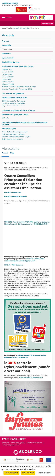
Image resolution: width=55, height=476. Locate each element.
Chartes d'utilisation (34, 443)
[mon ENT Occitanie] (41, 17)
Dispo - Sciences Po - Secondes (13, 106)
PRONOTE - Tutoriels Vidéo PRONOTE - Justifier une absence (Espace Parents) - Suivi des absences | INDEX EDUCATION (27, 223)
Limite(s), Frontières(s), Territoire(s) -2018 (17, 89)
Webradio (5, 118)
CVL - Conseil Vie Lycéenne (13, 93)
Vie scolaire (7, 49)
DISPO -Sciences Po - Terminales (13, 101)
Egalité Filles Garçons (10, 62)
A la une (5, 41)
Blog (12, 153)
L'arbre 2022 (6, 79)
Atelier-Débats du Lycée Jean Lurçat (14, 132)
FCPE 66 (7, 265)
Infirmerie (6, 53)
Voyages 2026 (7, 69)
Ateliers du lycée (9, 128)
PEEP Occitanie (17, 265)
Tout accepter (11, 472)
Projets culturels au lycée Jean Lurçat (17, 66)
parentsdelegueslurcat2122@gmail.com (20, 261)
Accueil (16, 28)
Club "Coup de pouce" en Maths (13, 134)
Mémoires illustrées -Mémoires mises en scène (19, 87)
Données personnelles (11, 445)
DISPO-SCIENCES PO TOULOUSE (14, 98)
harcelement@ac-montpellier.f (30, 378)
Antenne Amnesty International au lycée (16, 137)
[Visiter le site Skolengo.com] (27, 454)
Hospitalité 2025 (8, 72)
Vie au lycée (24, 28)
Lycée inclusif (7, 58)
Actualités (6, 45)
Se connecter (47, 23)
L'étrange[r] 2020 (8, 84)
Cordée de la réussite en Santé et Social (18, 110)
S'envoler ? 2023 (8, 77)
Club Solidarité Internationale (12, 139)
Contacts (5, 443)
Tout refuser (28, 472)
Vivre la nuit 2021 (8, 82)
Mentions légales (17, 443)
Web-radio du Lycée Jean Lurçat (15, 114)
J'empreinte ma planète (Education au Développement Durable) (24, 123)
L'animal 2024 (7, 74)
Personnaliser (44, 472)
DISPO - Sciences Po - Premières (13, 103)
